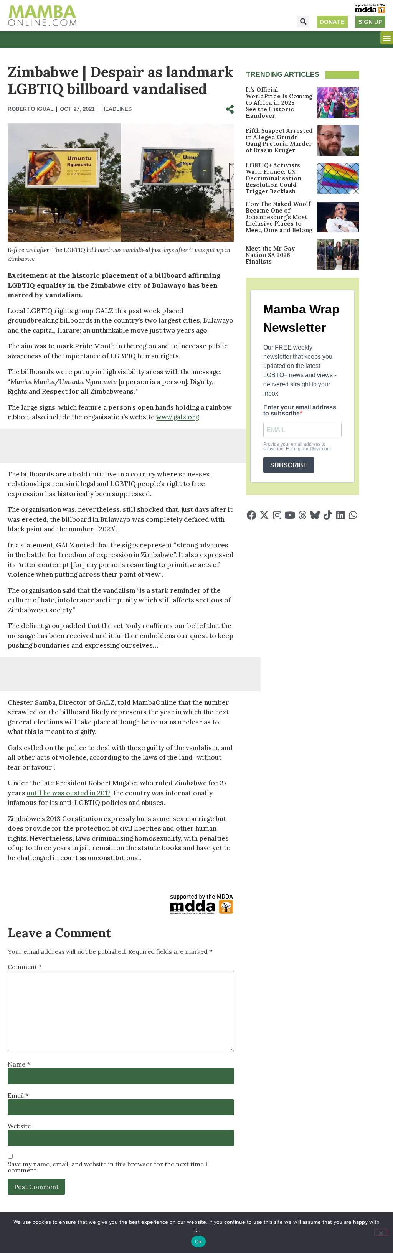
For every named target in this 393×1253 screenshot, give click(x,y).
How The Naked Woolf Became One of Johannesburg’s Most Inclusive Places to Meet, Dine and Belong (279, 217)
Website (19, 1126)
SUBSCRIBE (288, 465)
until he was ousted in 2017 (68, 793)
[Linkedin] (340, 515)
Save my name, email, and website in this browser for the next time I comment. (108, 1167)
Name (19, 1064)
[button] (303, 21)
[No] (380, 1232)
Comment (25, 967)
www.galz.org (177, 417)
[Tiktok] (327, 515)
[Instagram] (277, 515)
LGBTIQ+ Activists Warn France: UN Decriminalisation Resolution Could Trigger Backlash (273, 178)
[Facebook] (251, 515)
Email (18, 1095)
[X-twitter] (264, 515)
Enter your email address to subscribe (299, 410)
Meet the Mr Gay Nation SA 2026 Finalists (270, 255)
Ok (198, 1241)
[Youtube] (289, 515)
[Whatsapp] (353, 515)
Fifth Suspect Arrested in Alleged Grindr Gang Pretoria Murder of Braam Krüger (279, 140)
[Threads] (302, 515)
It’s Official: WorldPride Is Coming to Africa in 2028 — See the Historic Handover (279, 102)
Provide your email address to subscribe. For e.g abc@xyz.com (297, 446)
